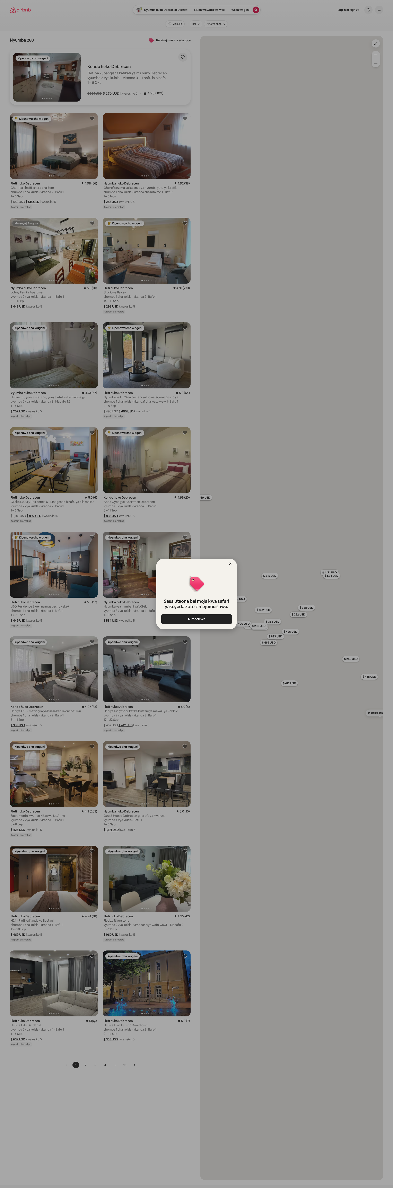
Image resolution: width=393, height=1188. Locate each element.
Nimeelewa (196, 619)
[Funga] (230, 563)
